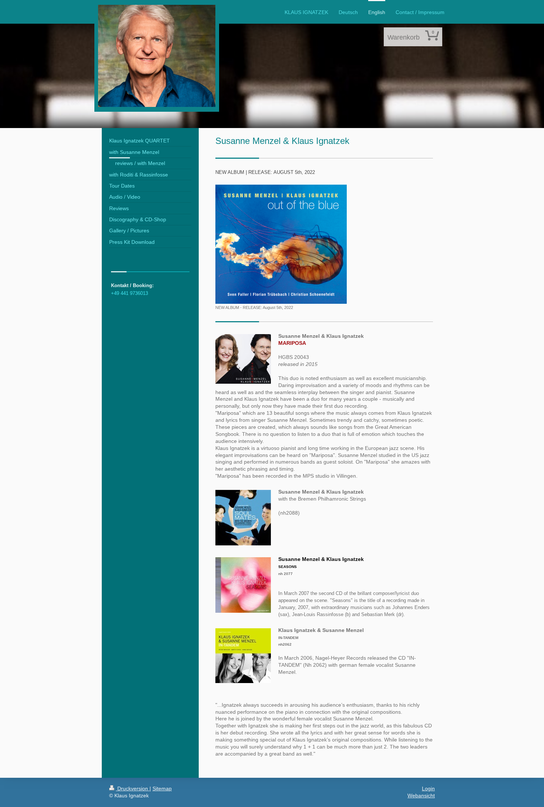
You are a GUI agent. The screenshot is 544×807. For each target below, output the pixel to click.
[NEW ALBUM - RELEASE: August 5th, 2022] (281, 244)
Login (428, 788)
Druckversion (133, 788)
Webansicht (421, 795)
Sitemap (162, 788)
